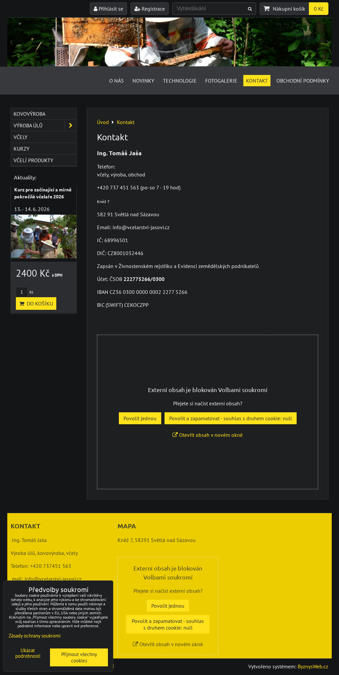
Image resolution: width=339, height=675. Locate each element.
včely (20, 137)
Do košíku (38, 303)
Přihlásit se (110, 8)
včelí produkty (33, 160)
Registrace (152, 8)
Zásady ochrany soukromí (35, 636)
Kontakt (257, 80)
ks (30, 292)
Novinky (143, 80)
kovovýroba (29, 113)
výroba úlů (28, 125)
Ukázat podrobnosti (27, 653)
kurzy (21, 148)
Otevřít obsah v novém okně (210, 435)
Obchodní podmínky (302, 80)
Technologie (180, 80)
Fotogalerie (221, 80)
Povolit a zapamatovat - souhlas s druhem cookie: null (230, 418)
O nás (116, 80)
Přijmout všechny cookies (79, 657)
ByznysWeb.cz (313, 666)
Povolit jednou (140, 418)
